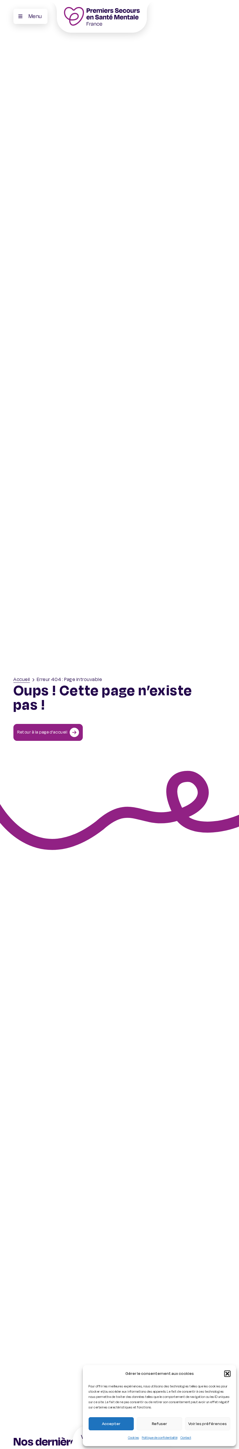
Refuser (159, 1424)
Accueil (21, 679)
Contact (185, 1437)
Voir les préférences (207, 1424)
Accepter (111, 1424)
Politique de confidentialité (160, 1437)
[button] (227, 1374)
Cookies (133, 1437)
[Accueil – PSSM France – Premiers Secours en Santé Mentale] (102, 16)
